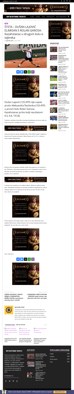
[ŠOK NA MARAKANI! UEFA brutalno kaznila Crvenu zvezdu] (53, 49)
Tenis (43, 16)
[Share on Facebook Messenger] (21, 72)
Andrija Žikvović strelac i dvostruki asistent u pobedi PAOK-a (63, 78)
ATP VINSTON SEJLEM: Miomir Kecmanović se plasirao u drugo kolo (25, 340)
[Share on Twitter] (25, 72)
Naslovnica (7, 20)
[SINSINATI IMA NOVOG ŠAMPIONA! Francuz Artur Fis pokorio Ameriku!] (40, 332)
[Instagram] (64, 1)
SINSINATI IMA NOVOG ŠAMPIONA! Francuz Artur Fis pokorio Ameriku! (40, 341)
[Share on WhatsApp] (29, 72)
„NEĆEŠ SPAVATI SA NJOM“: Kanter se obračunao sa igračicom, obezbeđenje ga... (63, 69)
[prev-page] (44, 325)
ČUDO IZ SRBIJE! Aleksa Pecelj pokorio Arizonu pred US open (64, 102)
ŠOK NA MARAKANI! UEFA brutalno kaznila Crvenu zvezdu (63, 49)
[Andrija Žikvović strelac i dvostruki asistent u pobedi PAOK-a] (53, 78)
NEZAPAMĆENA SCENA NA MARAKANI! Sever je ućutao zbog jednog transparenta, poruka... (63, 59)
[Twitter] (70, 1)
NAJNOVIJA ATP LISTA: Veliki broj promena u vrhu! (11, 340)
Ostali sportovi (50, 16)
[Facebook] (61, 1)
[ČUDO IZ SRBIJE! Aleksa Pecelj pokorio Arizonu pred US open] (53, 102)
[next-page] (46, 325)
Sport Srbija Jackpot (61, 16)
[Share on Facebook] (18, 72)
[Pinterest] (67, 1)
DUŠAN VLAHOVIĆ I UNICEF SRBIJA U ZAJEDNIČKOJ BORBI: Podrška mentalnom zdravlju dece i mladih (14, 297)
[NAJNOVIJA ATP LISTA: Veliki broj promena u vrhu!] (11, 332)
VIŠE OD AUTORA (20, 324)
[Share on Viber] (32, 72)
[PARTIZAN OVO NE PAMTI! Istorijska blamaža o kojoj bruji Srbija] (53, 126)
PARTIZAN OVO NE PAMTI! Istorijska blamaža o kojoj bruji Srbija (63, 126)
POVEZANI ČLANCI (10, 324)
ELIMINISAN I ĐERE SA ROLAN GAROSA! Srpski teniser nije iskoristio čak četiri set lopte (37, 296)
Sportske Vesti (9, 40)
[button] (68, 17)
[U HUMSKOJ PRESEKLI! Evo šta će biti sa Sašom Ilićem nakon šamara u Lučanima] (53, 110)
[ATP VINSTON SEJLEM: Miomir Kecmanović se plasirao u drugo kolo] (25, 332)
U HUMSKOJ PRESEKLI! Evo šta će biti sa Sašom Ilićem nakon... (63, 110)
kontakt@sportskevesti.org (11, 377)
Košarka (38, 16)
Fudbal (32, 16)
